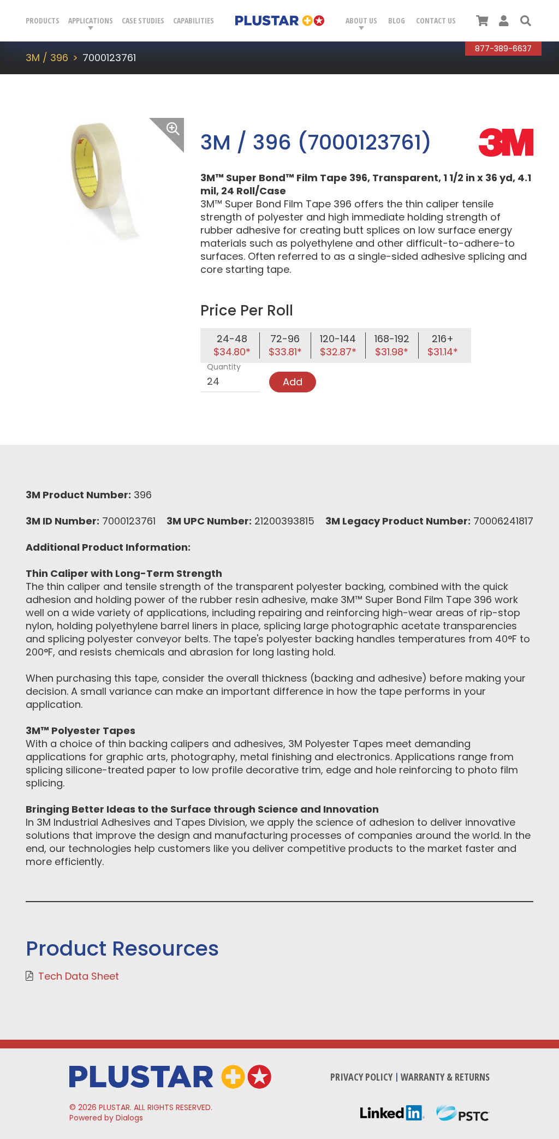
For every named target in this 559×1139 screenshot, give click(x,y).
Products (43, 20)
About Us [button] (361, 20)
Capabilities (193, 20)
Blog (396, 20)
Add (292, 382)
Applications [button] (90, 20)
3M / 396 (47, 57)
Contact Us (436, 20)
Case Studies (143, 20)
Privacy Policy (361, 1076)
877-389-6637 (503, 48)
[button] (525, 20)
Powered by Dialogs (106, 1117)
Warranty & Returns (445, 1076)
